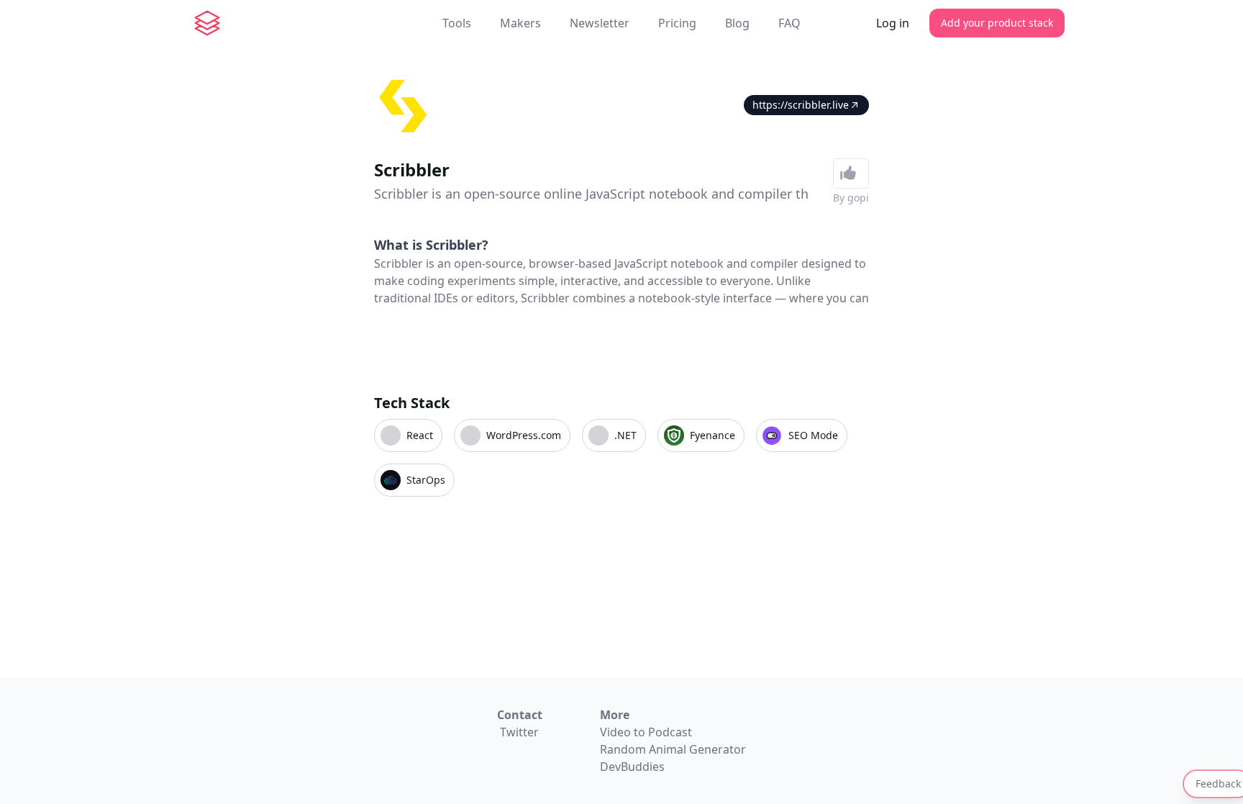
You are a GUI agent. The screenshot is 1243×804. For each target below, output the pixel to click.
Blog (737, 23)
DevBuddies (632, 766)
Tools (456, 23)
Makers (520, 23)
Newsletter (599, 23)
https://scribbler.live (800, 105)
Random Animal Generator (673, 749)
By (851, 197)
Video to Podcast (646, 732)
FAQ (789, 23)
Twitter (519, 732)
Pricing (677, 23)
